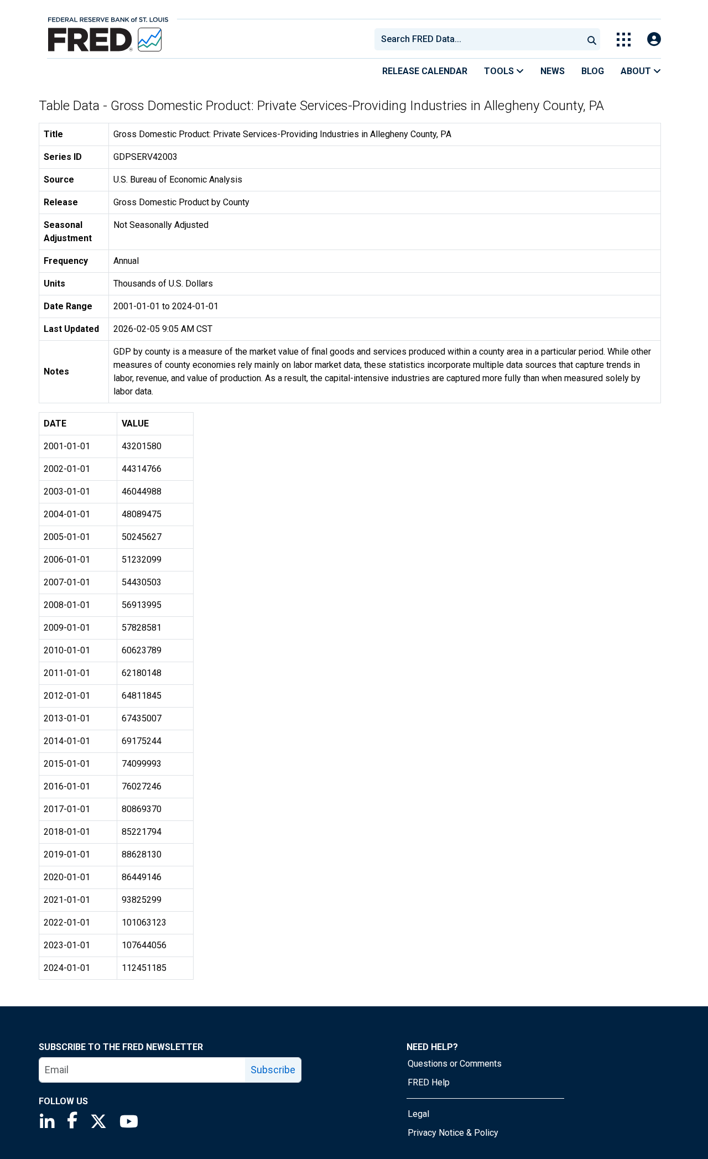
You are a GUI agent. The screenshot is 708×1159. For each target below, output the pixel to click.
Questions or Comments (455, 1063)
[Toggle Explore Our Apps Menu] (624, 39)
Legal (418, 1114)
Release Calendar (424, 71)
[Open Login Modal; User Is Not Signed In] (654, 39)
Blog (592, 71)
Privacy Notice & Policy (453, 1132)
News (552, 71)
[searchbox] (480, 39)
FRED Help (429, 1082)
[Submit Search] (592, 39)
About (637, 71)
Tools (500, 71)
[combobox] (478, 39)
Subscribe (273, 1069)
